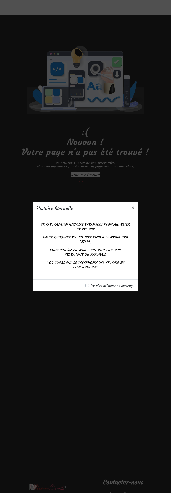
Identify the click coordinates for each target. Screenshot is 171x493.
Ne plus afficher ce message (112, 285)
